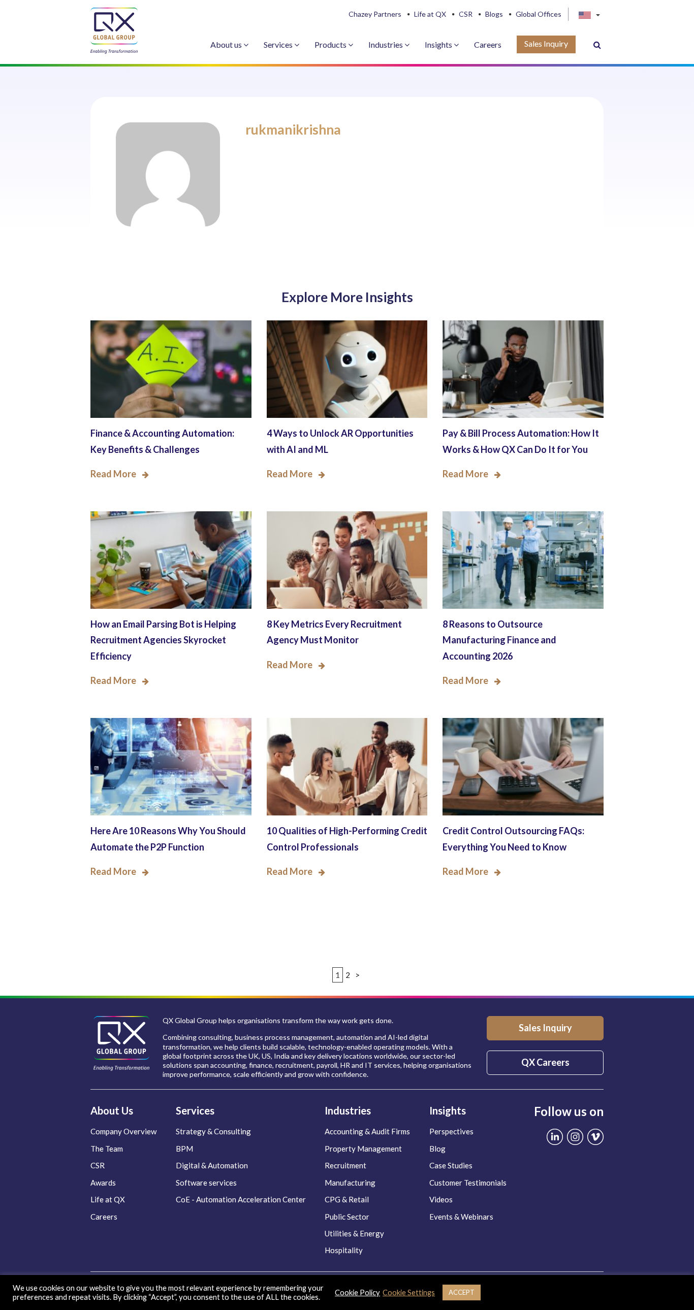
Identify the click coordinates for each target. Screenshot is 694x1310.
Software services (206, 1182)
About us (226, 44)
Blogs (494, 14)
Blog (437, 1148)
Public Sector (347, 1216)
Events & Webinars (461, 1216)
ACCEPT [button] (462, 1292)
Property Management (363, 1148)
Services (279, 44)
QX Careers (545, 1062)
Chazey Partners (375, 14)
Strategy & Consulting (213, 1131)
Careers (487, 44)
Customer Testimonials (468, 1182)
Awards (103, 1182)
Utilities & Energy (354, 1233)
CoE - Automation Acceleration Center (241, 1199)
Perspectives (451, 1131)
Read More (113, 473)
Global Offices (538, 14)
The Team (106, 1148)
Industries (386, 44)
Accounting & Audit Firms (367, 1131)
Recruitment (345, 1165)
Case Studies (450, 1165)
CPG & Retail (347, 1199)
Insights (439, 44)
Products (331, 44)
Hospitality (344, 1250)
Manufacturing (350, 1182)
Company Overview (123, 1131)
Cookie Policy (357, 1292)
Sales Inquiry (546, 43)
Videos (441, 1199)
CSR (465, 14)
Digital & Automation (212, 1165)
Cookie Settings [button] (409, 1292)
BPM (184, 1148)
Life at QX (430, 14)
